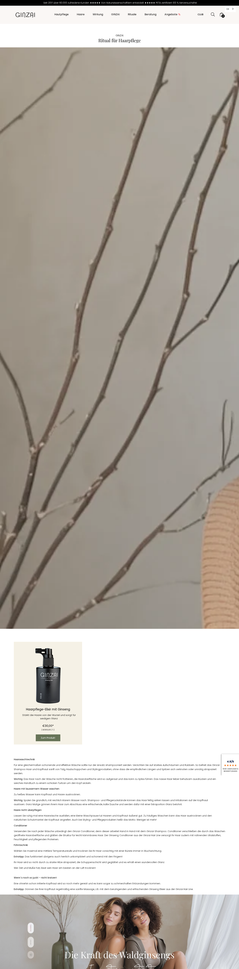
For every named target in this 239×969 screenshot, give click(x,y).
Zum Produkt (48, 737)
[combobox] (230, 9)
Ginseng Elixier (157, 889)
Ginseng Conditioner (121, 835)
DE (227, 9)
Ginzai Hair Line (151, 835)
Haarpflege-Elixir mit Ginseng (48, 709)
